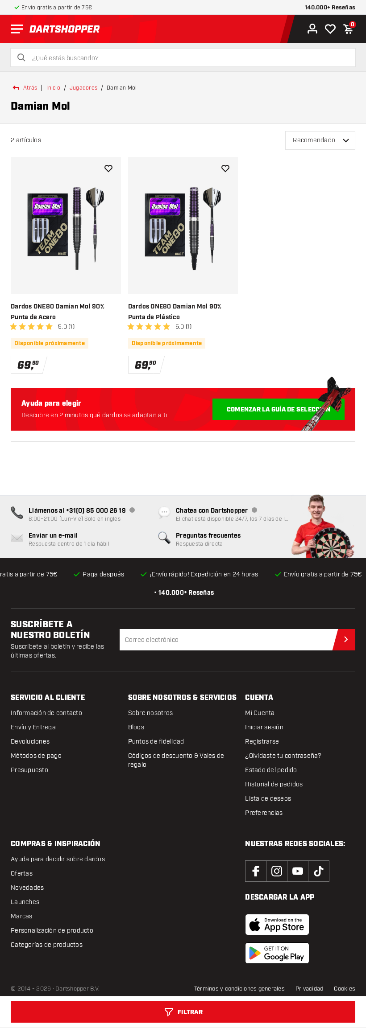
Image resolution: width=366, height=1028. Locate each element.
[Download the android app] (277, 953)
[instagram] (276, 871)
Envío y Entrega (33, 727)
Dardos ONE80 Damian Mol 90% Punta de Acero (57, 312)
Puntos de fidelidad (156, 741)
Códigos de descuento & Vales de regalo (176, 760)
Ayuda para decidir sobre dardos (58, 859)
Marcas (22, 916)
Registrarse (262, 741)
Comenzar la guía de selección (278, 410)
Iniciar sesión (264, 727)
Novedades (27, 888)
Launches (25, 902)
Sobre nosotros (150, 713)
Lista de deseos (268, 798)
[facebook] (255, 871)
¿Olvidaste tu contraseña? (283, 756)
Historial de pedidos (274, 784)
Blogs (136, 727)
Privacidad (309, 988)
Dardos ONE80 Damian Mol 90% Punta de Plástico (175, 312)
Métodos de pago (36, 756)
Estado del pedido (271, 770)
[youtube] (297, 871)
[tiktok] (318, 871)
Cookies (344, 988)
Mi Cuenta (259, 713)
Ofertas (22, 873)
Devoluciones (30, 741)
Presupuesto (29, 770)
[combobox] (188, 58)
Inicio (53, 88)
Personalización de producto (52, 930)
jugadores (83, 88)
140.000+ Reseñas (330, 8)
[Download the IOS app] (277, 924)
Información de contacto (46, 713)
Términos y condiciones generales (239, 988)
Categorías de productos (47, 945)
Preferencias (264, 813)
